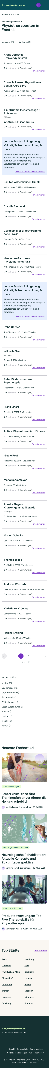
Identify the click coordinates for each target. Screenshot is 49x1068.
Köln (27, 965)
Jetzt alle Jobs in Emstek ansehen (30, 171)
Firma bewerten (38, 71)
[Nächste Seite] (44, 656)
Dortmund (7, 984)
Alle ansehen (40, 950)
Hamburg (29, 959)
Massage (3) (8, 42)
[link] (24, 63)
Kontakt (11, 1049)
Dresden (29, 990)
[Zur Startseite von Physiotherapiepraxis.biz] (13, 5)
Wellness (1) (25, 42)
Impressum (39, 1053)
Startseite (6, 14)
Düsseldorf (7, 978)
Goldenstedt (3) (9, 697)
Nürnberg (29, 997)
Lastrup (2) (7, 716)
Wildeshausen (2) (10, 702)
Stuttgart (29, 972)
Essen (28, 984)
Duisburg (6, 1003)
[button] (38, 5)
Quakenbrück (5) (10, 688)
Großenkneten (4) (10, 692)
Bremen (5, 990)
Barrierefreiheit (36, 1049)
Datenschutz (22, 1049)
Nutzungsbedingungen (17, 1053)
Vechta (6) (7, 683)
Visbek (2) (7, 721)
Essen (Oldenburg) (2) (12, 706)
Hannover (6, 997)
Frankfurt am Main (11, 972)
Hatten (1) (6, 725)
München (6, 965)
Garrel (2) (6, 711)
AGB (31, 1053)
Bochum (29, 1003)
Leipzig (28, 978)
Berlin (4, 959)
